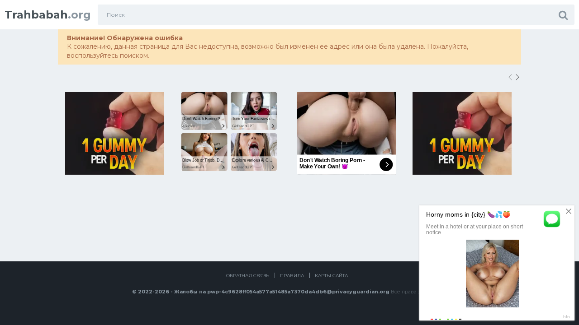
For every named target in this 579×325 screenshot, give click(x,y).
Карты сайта (331, 276)
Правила (292, 276)
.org (48, 14)
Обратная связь (247, 276)
